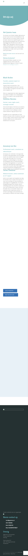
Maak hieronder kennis (9, 53)
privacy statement (19, 366)
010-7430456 (9, 523)
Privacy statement (7, 536)
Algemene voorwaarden (9, 534)
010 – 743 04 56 (10, 335)
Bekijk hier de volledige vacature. (11, 64)
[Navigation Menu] (24, 3)
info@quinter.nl (10, 338)
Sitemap (5, 537)
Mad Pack (13, 553)
